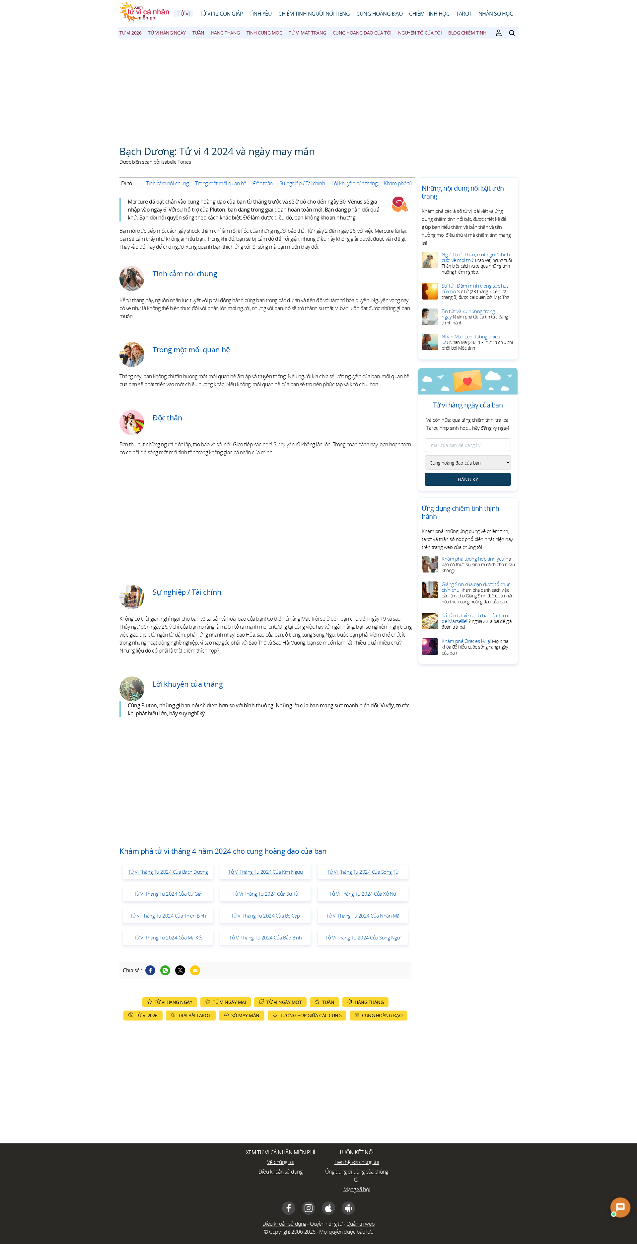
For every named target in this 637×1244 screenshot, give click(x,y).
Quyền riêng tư (326, 1223)
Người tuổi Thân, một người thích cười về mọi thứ (477, 263)
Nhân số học (495, 13)
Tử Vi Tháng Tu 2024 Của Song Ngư (362, 937)
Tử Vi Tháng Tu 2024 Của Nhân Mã (362, 915)
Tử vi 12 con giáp (221, 13)
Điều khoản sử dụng (280, 1171)
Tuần (198, 33)
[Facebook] (150, 970)
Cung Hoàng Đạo (379, 13)
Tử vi (183, 13)
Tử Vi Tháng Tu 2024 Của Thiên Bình (168, 915)
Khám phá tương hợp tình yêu (478, 564)
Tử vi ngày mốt (284, 1002)
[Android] (348, 1208)
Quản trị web (360, 1223)
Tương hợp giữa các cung (311, 1015)
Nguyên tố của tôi (420, 33)
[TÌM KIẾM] (512, 33)
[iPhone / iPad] (328, 1208)
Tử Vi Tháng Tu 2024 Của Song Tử (362, 871)
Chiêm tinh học (429, 13)
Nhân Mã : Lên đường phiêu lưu (477, 342)
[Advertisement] (318, 88)
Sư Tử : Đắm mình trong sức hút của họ (475, 291)
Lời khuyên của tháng (354, 183)
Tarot (464, 13)
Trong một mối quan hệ (221, 183)
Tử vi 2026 (130, 33)
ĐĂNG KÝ (468, 479)
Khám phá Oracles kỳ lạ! (475, 647)
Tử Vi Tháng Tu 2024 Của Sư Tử (265, 893)
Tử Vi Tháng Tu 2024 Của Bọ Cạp (265, 915)
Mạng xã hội (356, 1189)
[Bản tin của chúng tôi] (499, 33)
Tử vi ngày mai (229, 1002)
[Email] (195, 970)
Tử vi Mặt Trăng (307, 33)
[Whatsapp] (165, 970)
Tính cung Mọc (264, 33)
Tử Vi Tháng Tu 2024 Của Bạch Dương (168, 871)
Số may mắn (245, 1015)
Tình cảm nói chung (167, 183)
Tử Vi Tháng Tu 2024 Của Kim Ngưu (265, 871)
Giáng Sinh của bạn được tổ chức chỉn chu (478, 593)
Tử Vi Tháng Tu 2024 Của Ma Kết (168, 937)
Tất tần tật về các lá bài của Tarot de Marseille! (477, 621)
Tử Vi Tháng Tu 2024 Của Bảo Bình (265, 937)
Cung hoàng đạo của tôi (362, 33)
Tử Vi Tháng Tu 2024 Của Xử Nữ (362, 893)
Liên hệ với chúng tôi (356, 1162)
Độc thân (263, 183)
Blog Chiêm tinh (467, 33)
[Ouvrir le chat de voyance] (620, 1207)
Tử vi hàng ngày (167, 33)
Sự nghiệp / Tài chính (302, 183)
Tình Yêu (260, 13)
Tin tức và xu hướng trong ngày (475, 317)
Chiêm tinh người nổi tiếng (314, 13)
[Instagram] (309, 1208)
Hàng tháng (225, 33)
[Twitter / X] (180, 970)
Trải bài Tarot (194, 1015)
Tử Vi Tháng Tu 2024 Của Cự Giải (168, 893)
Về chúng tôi (280, 1162)
